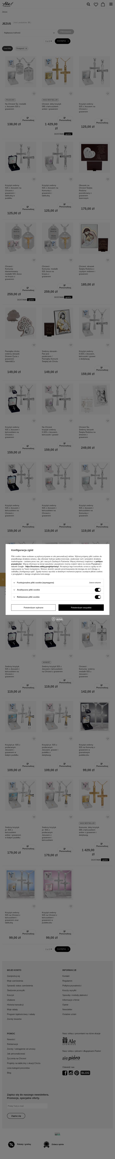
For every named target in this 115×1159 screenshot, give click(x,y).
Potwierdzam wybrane (33, 607)
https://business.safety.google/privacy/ (42, 566)
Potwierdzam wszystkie (81, 607)
